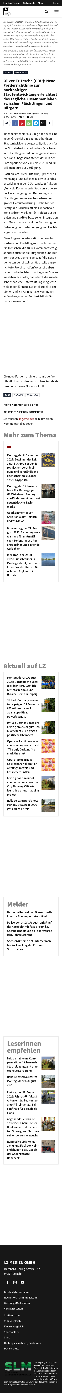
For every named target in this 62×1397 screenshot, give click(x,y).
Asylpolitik (18, 395)
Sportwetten (11, 1332)
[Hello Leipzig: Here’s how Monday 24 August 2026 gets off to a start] (47, 805)
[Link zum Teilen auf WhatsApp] (29, 123)
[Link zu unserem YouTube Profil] (22, 1282)
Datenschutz (11, 1348)
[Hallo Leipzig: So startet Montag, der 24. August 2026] (47, 1081)
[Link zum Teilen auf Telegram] (36, 123)
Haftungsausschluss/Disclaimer (22, 1343)
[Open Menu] (56, 11)
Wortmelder (20, 72)
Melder (8, 72)
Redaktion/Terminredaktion (21, 1297)
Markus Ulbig (32, 395)
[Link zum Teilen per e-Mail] (43, 123)
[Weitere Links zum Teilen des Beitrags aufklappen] (49, 123)
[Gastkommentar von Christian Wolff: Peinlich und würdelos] (47, 517)
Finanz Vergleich (14, 1326)
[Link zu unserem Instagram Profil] (15, 1282)
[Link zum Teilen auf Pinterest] (22, 123)
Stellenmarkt (29, 3)
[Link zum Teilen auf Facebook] (15, 123)
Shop (40, 3)
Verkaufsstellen (13, 1308)
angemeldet (26, 419)
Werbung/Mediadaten (17, 1303)
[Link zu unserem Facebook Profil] (7, 1282)
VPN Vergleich (12, 1321)
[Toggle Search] (46, 11)
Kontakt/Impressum (16, 1292)
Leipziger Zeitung (11, 3)
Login (56, 3)
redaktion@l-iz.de (24, 61)
